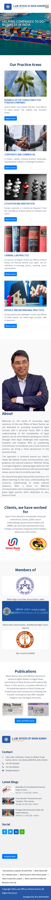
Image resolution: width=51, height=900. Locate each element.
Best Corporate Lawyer (12, 878)
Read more (11, 118)
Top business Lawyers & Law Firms (17, 870)
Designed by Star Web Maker (36, 896)
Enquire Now (9, 856)
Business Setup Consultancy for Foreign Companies (22, 101)
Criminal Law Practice (16, 255)
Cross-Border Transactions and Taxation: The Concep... (29, 801)
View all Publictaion (25, 720)
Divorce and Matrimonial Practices (24, 310)
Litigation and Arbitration (19, 203)
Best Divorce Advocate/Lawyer (33, 874)
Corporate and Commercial (19, 154)
